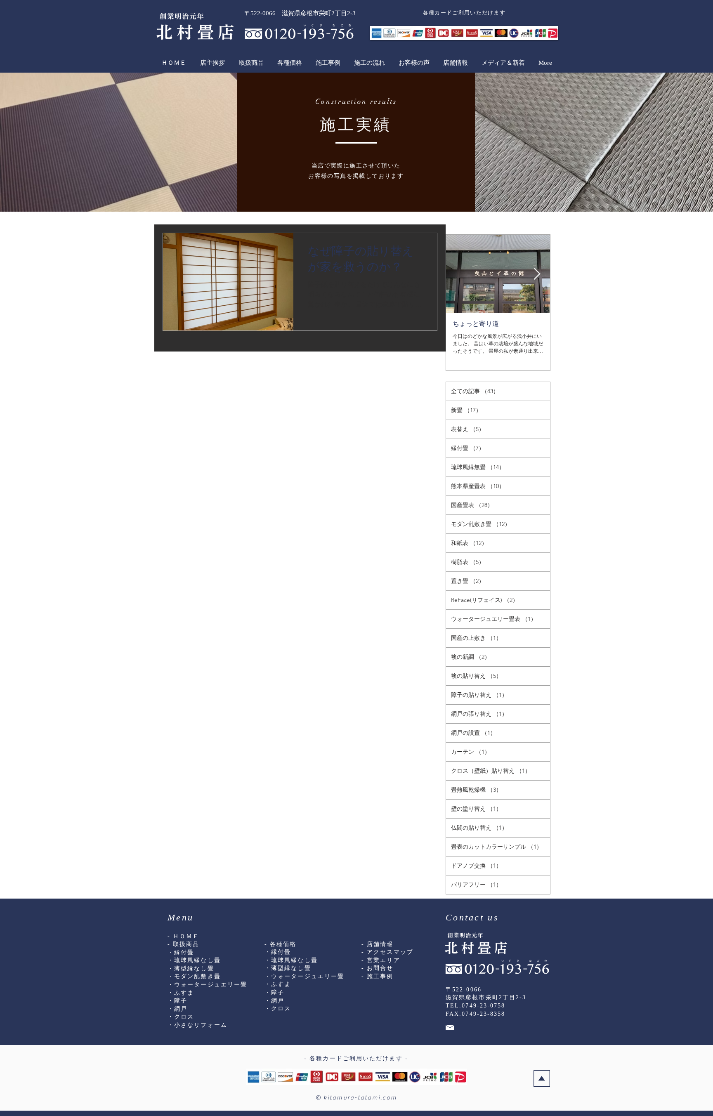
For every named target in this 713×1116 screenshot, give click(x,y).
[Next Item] (537, 274)
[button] (250, 63)
